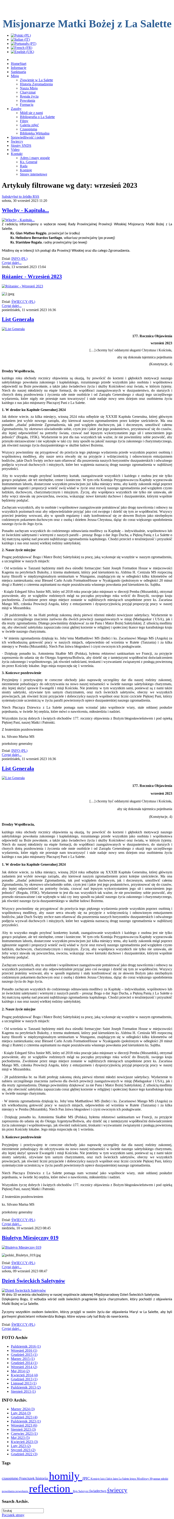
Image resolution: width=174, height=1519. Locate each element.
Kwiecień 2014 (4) (24, 1375)
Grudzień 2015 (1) (24, 1355)
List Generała (18, 319)
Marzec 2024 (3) (23, 1409)
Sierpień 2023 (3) (23, 1429)
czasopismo (10, 1478)
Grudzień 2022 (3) (24, 1454)
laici (103, 1478)
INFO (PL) (19, 259)
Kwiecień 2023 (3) (24, 1442)
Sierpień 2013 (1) (23, 1391)
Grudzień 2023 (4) (24, 1417)
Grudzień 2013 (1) (24, 1379)
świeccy (117, 1490)
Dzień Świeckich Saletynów (33, 1281)
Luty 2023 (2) (21, 1446)
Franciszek (27, 1478)
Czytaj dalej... (12, 263)
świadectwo (98, 1491)
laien (116, 1478)
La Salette (124, 1478)
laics (109, 1478)
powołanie (22, 1491)
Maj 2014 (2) (20, 1371)
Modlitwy (143, 1478)
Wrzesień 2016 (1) (24, 1350)
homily (65, 1476)
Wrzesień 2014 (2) (24, 1367)
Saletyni (83, 1491)
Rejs (75, 1491)
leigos (133, 1478)
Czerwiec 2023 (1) (24, 1433)
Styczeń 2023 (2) (23, 1450)
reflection (51, 1488)
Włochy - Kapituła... (25, 210)
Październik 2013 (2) (26, 1387)
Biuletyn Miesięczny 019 (30, 1238)
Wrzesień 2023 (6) (24, 1425)
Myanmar (155, 1478)
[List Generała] (13, 329)
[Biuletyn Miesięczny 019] (21, 1247)
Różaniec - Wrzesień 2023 (32, 276)
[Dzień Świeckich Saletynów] (24, 1290)
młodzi (164, 1478)
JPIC (86, 1478)
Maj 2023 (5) (20, 1438)
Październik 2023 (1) (26, 1421)
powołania (8, 1491)
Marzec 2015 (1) (23, 1359)
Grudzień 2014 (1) (24, 1363)
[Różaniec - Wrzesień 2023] (22, 286)
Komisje (95, 1478)
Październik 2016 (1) (26, 1346)
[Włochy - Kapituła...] (18, 220)
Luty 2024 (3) (21, 1413)
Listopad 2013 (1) (23, 1383)
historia (42, 1478)
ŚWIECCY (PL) (23, 302)
